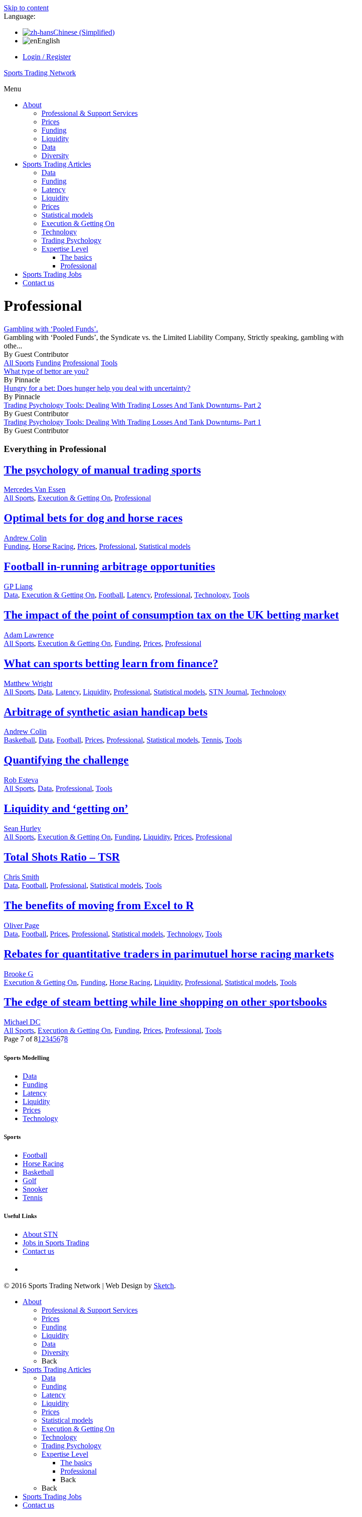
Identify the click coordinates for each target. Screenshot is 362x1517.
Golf (29, 1181)
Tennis (212, 740)
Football (111, 595)
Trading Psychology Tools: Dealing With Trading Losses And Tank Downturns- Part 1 (132, 422)
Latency (53, 190)
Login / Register (47, 57)
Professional (78, 266)
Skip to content (26, 8)
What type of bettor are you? (46, 371)
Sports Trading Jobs (52, 274)
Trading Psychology (71, 240)
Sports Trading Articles (57, 164)
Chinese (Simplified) (84, 32)
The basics (76, 257)
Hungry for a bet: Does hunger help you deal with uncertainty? (97, 388)
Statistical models (67, 215)
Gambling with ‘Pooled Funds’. (51, 329)
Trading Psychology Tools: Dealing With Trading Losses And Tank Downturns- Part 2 (132, 405)
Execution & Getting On (78, 223)
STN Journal (228, 692)
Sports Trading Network (40, 73)
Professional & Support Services (89, 113)
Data (48, 147)
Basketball (19, 740)
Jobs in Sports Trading (56, 1243)
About (32, 105)
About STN (40, 1234)
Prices (50, 122)
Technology (59, 232)
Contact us (38, 283)
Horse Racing (53, 546)
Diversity (55, 156)
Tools (109, 363)
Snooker (35, 1189)
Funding (53, 130)
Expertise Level (64, 249)
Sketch (164, 1286)
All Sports (19, 363)
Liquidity (55, 139)
